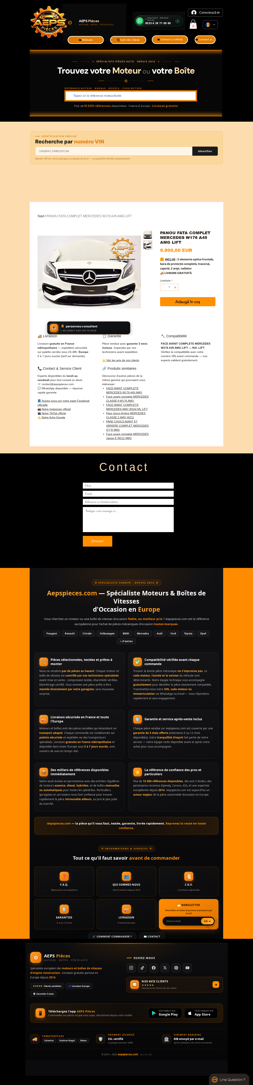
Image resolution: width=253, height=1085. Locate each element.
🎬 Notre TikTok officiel (52, 413)
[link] (193, 24)
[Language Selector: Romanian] (210, 24)
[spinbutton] (169, 287)
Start (41, 216)
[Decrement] (163, 287)
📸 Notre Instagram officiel (54, 409)
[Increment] (175, 287)
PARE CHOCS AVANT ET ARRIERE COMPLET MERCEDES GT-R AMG (127, 425)
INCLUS (170, 259)
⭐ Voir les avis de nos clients (120, 360)
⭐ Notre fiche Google (51, 417)
